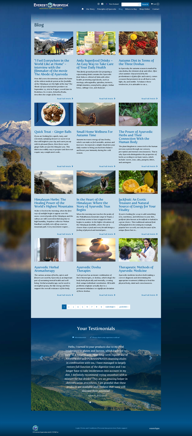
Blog (121, 9)
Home (83, 8)
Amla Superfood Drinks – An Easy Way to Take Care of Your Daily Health (95, 64)
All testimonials (80, 337)
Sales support (122, 428)
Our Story (90, 9)
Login (78, 428)
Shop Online (144, 9)
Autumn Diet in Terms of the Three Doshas (136, 62)
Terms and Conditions (89, 428)
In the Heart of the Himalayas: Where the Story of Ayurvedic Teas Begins (93, 205)
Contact (156, 9)
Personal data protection (107, 428)
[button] (41, 360)
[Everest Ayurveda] (51, 6)
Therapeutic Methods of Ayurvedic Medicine (136, 269)
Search (145, 4)
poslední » (124, 307)
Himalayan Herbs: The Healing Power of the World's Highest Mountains (53, 203)
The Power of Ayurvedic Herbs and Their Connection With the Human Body (136, 137)
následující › (111, 307)
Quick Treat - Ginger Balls (52, 132)
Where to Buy (131, 9)
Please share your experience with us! (106, 337)
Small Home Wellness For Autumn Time (95, 133)
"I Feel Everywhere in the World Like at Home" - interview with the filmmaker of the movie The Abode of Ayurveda (51, 67)
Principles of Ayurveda (106, 9)
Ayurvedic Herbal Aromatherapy (46, 269)
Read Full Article (64, 99)
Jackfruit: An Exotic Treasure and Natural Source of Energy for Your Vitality (137, 205)
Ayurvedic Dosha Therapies (89, 269)
